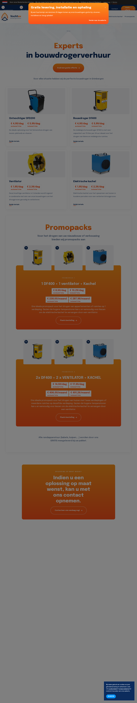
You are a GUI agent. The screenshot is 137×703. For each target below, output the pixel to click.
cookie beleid (113, 689)
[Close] (105, 7)
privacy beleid (123, 689)
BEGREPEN (111, 696)
